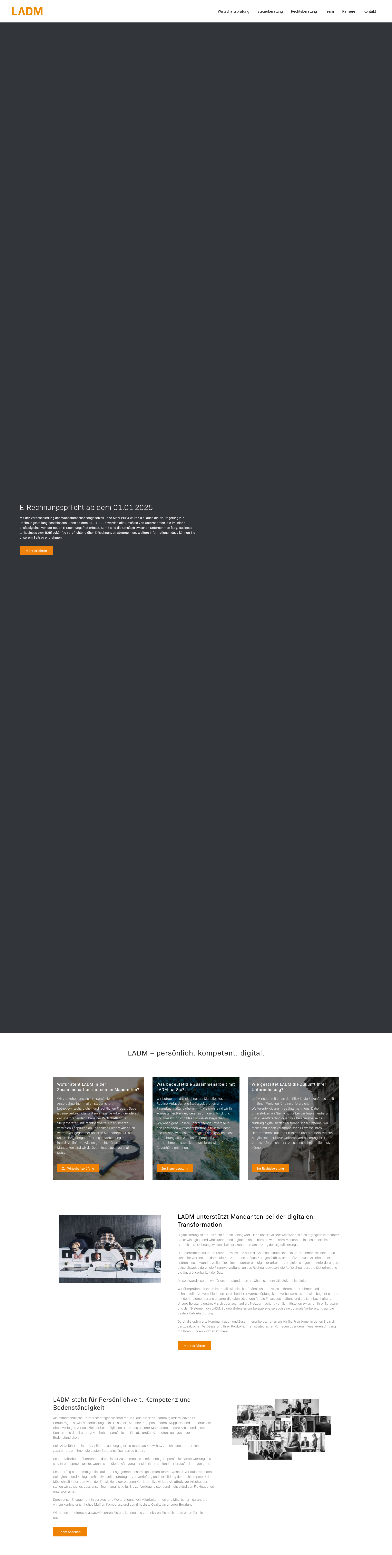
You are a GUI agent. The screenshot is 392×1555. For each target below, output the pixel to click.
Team (329, 11)
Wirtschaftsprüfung (233, 11)
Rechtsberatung (304, 11)
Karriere (348, 11)
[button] (78, 1168)
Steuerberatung (270, 11)
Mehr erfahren (36, 550)
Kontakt (369, 11)
